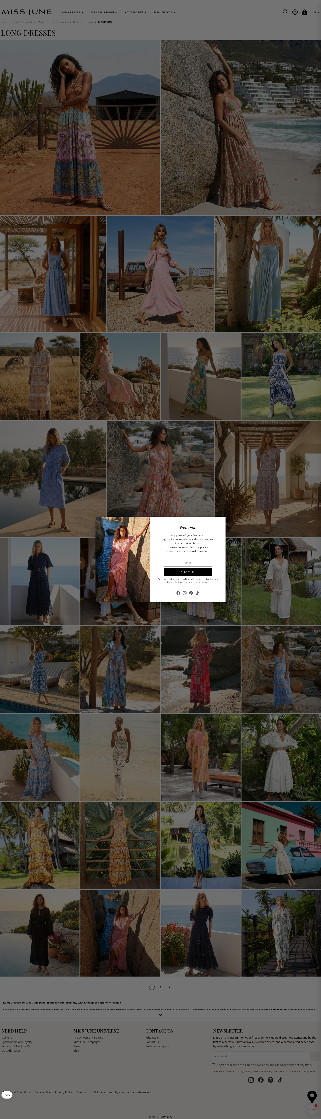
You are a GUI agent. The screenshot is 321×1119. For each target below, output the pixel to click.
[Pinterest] (191, 593)
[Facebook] (178, 593)
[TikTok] (197, 593)
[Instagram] (185, 593)
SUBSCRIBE (187, 572)
